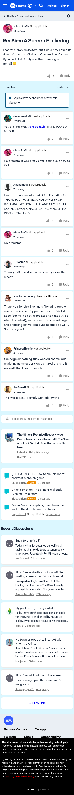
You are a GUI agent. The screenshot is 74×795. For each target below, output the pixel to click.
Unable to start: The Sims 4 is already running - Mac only (37, 492)
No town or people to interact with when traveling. (39, 641)
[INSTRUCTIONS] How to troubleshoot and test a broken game (38, 476)
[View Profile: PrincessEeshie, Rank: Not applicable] (8, 350)
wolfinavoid (22, 558)
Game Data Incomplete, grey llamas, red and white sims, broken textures (38, 507)
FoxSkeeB (19, 387)
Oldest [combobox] (63, 87)
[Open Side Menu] (5, 6)
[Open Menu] (68, 16)
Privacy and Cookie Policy (20, 776)
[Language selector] (32, 5)
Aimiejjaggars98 (24, 689)
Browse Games (15, 729)
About (28, 737)
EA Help (10, 737)
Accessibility (51, 737)
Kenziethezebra (24, 594)
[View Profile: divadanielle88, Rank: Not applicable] (8, 118)
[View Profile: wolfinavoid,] (9, 543)
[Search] (41, 5)
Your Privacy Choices (37, 789)
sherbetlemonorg (24, 296)
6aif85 (19, 625)
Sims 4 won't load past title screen (38, 675)
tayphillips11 (19, 514)
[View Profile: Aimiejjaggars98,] (9, 678)
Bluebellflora (19, 483)
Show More (39, 703)
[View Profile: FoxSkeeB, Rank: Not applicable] (8, 389)
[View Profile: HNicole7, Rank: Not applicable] (8, 264)
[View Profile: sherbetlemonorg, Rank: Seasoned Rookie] (8, 298)
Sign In (65, 5)
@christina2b (36, 127)
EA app (40, 729)
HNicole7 (19, 262)
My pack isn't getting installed (35, 608)
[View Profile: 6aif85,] (9, 611)
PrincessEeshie (23, 348)
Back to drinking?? (28, 541)
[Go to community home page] (18, 5)
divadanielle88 (22, 116)
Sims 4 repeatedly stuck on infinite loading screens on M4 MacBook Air (39, 574)
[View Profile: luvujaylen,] (9, 642)
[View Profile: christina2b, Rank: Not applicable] (8, 28)
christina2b (21, 26)
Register (51, 5)
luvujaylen (21, 661)
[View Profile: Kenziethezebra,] (9, 575)
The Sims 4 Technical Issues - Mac (25, 15)
